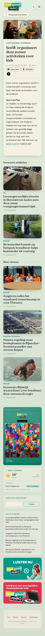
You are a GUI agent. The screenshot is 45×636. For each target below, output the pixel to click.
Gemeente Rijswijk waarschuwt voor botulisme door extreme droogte (22, 390)
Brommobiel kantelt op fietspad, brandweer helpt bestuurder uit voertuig (20, 248)
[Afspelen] (22, 440)
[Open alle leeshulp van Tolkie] (8, 74)
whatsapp (34, 617)
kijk (8, 617)
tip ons (23, 617)
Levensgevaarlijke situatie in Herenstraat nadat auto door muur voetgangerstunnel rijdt (21, 201)
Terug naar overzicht (17, 15)
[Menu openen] (39, 6)
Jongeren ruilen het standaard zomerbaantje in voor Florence (21, 299)
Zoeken (31, 504)
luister (15, 617)
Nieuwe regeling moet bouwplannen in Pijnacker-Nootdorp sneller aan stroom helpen (21, 345)
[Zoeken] (33, 6)
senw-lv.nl (11, 143)
